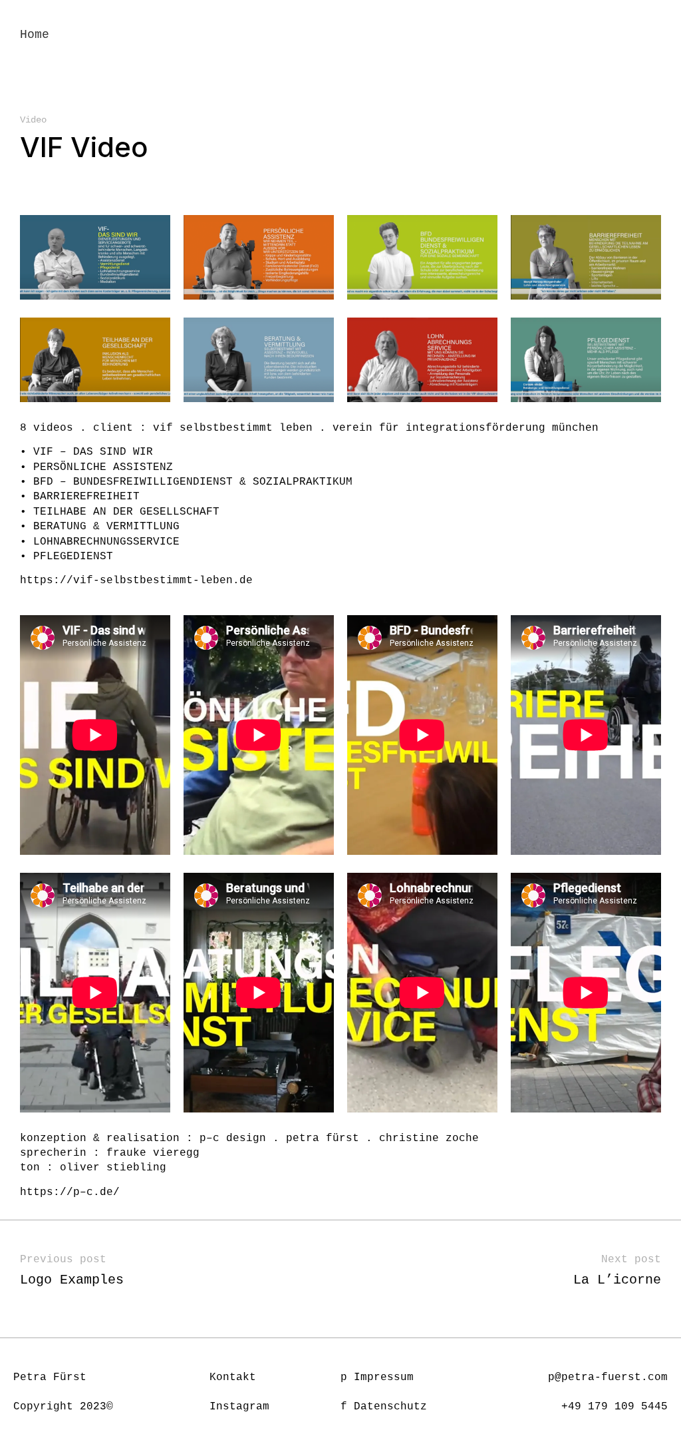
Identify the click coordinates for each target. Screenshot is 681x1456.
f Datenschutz (383, 1407)
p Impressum (377, 1377)
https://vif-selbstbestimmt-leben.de (136, 581)
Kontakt (232, 1377)
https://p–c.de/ (70, 1192)
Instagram (239, 1407)
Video (33, 120)
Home (34, 34)
